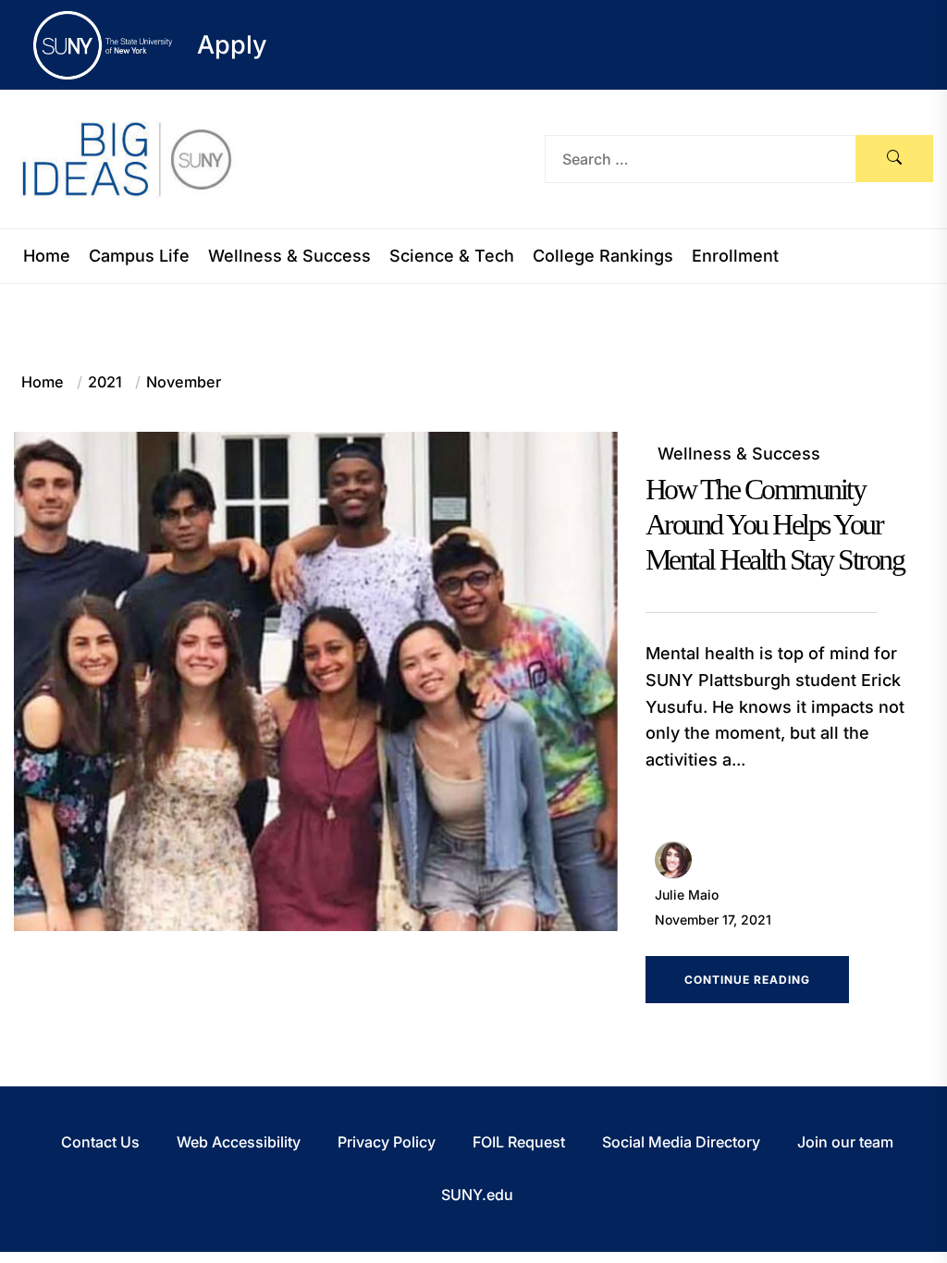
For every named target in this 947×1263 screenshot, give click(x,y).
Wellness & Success (289, 256)
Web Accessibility (239, 1142)
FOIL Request (519, 1142)
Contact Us (100, 1142)
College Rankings (603, 256)
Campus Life (139, 256)
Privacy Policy (387, 1142)
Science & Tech (451, 256)
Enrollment (735, 256)
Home (46, 256)
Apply (232, 45)
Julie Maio (687, 894)
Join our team (845, 1142)
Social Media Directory (681, 1142)
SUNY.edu (477, 1194)
